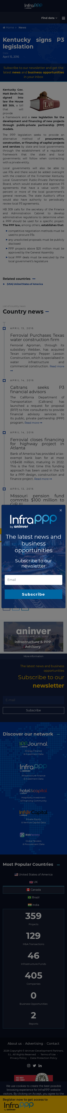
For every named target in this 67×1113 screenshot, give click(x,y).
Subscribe (33, 594)
